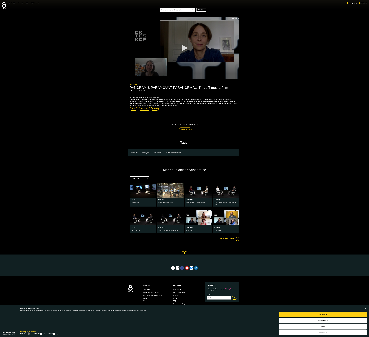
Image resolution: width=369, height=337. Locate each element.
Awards (145, 304)
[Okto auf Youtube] (187, 268)
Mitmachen (25, 3)
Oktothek (12, 3)
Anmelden (185, 129)
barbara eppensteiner (174, 153)
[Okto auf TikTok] (178, 268)
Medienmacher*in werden (151, 292)
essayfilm (146, 153)
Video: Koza (217, 230)
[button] (184, 48)
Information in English (180, 304)
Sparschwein (135, 202)
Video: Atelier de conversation (195, 202)
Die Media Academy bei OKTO (152, 295)
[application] (184, 48)
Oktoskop (133, 85)
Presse (175, 298)
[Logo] (235, 18)
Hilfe (144, 301)
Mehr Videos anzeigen (227, 239)
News (145, 298)
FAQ (174, 301)
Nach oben (184, 251)
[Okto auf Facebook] (182, 268)
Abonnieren (145, 109)
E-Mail (209, 294)
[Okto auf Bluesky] (191, 268)
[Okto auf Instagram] (173, 268)
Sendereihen (147, 289)
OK (234, 298)
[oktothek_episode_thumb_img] (143, 190)
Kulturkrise (158, 153)
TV (19, 3)
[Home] (130, 292)
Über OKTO (177, 289)
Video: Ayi (189, 230)
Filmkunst (135, 153)
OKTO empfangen (179, 292)
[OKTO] (4, 7)
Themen (200, 10)
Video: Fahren (135, 230)
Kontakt (175, 295)
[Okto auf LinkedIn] (196, 268)
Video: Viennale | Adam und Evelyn (169, 230)
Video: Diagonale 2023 (165, 202)
